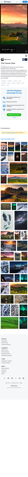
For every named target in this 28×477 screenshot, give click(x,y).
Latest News (4, 340)
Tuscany (15, 80)
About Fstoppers (5, 368)
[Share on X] (26, 59)
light (8, 85)
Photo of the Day (5, 351)
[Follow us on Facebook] (12, 378)
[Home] (7, 1)
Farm (23, 83)
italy (20, 80)
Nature (13, 83)
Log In (20, 1)
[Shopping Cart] (17, 1)
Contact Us (4, 370)
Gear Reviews (4, 342)
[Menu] (1, 2)
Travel (9, 83)
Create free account (14, 115)
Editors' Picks (4, 350)
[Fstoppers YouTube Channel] (8, 378)
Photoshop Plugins (5, 362)
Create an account (10, 132)
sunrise (18, 83)
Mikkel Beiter (8, 59)
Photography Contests (6, 355)
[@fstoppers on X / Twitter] (16, 378)
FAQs (2, 373)
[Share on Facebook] (23, 59)
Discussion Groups (5, 353)
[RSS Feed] (23, 378)
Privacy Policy (10, 387)
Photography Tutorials (6, 361)
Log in (14, 117)
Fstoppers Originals (5, 344)
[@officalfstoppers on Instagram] (4, 378)
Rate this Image (6, 49)
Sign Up (25, 1)
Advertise (3, 372)
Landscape (4, 80)
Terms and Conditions (17, 387)
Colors (3, 85)
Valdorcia (4, 83)
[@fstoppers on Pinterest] (19, 378)
